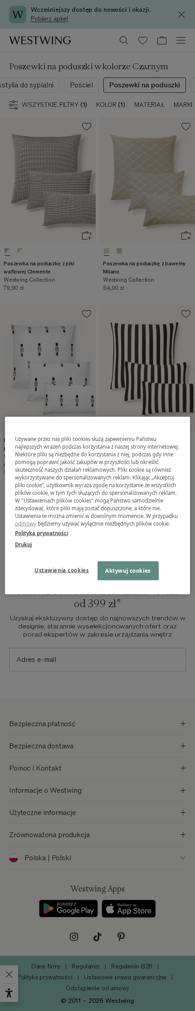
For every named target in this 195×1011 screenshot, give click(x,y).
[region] (97, 505)
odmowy (26, 523)
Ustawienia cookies (61, 570)
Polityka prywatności (41, 533)
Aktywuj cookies (128, 570)
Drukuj (23, 544)
